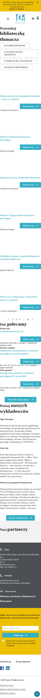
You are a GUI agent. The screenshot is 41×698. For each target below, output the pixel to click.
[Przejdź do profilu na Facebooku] (2, 668)
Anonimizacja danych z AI (11, 331)
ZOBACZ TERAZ (16, 9)
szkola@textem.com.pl (9, 580)
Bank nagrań (6, 601)
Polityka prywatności (7, 685)
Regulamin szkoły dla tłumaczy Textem (12, 689)
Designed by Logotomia (7, 693)
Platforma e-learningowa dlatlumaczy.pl (17, 596)
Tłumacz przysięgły (16, 67)
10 (28, 319)
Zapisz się (18, 635)
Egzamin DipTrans (14, 45)
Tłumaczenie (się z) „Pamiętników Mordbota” (20, 178)
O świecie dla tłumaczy (18, 61)
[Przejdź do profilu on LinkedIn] (8, 668)
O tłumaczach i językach (13, 53)
